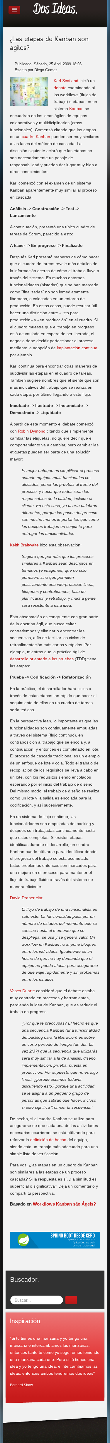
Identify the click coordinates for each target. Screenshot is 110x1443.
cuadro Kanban (36, 136)
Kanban (76, 108)
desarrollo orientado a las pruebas (42, 658)
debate (60, 87)
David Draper (22, 897)
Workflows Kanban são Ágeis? (64, 1203)
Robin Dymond (31, 431)
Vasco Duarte (22, 990)
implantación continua (77, 347)
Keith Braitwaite (24, 545)
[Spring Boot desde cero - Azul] (55, 1239)
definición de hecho (48, 1139)
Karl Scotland (66, 80)
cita (39, 897)
